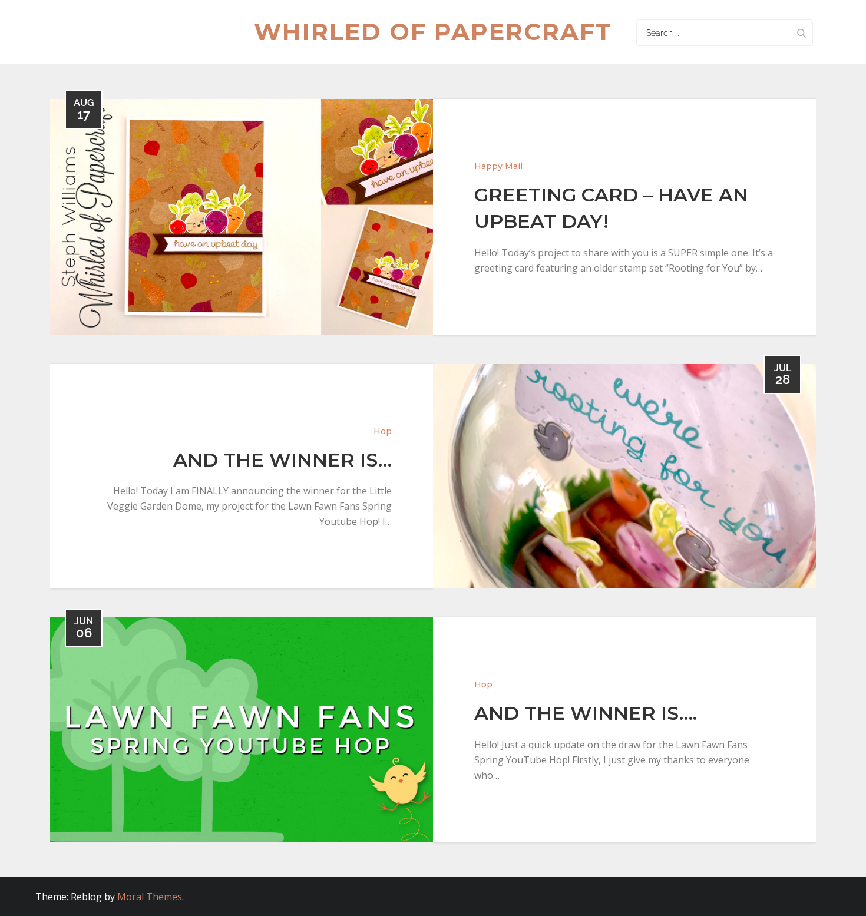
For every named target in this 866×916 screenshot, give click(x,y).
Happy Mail (498, 166)
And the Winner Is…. (585, 713)
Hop (382, 431)
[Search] (801, 32)
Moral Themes (149, 896)
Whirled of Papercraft (433, 31)
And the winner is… (282, 459)
